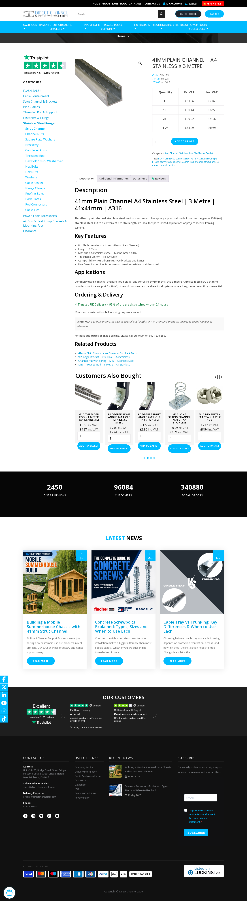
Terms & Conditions (85, 793)
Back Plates (33, 199)
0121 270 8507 (30, 806)
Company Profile (84, 767)
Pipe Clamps (31, 107)
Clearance (30, 231)
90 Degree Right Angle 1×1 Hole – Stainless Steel (89, 418)
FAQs (115, 3)
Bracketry (32, 145)
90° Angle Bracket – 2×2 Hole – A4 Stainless (104, 357)
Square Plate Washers (40, 139)
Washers (31, 177)
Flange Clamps (35, 188)
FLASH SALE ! (32, 91)
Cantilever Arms (36, 150)
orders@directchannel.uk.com (39, 796)
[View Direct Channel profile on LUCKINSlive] (204, 870)
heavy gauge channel (170, 161)
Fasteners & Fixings (36, 118)
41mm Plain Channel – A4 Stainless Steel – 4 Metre (108, 353)
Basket (193, 3)
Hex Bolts (31, 166)
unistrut (172, 165)
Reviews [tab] (160, 178)
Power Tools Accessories (40, 216)
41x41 (200, 158)
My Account (174, 3)
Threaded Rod (34, 156)
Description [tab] (86, 178)
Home (96, 3)
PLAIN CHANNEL (166, 158)
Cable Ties (32, 210)
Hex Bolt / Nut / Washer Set (44, 161)
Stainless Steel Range (39, 123)
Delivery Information (86, 771)
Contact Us (152, 3)
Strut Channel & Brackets (40, 101)
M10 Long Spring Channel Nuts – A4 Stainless (149, 418)
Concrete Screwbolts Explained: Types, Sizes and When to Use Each (121, 626)
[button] (140, 63)
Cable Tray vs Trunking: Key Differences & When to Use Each (190, 626)
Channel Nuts (34, 134)
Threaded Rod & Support (40, 112)
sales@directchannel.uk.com (39, 787)
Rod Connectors (36, 204)
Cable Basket (34, 183)
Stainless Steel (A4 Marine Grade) (196, 153)
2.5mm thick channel (192, 161)
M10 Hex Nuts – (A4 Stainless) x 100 (179, 416)
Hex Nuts (31, 172)
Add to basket (184, 141)
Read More (41, 661)
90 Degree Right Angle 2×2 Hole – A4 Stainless (119, 416)
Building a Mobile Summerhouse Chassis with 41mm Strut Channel (53, 626)
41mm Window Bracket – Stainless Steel (210, 416)
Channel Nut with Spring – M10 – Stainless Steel (106, 360)
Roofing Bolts (34, 194)
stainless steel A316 (186, 158)
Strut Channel (35, 129)
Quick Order (188, 14)
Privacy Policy (82, 797)
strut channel (210, 161)
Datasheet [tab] (140, 178)
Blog (123, 3)
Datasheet (136, 3)
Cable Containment (36, 96)
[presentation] (215, 377)
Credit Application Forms (88, 776)
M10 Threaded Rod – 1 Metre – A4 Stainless (104, 364)
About (106, 3)
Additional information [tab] (114, 178)
